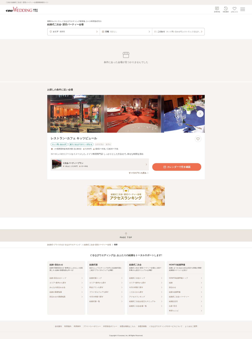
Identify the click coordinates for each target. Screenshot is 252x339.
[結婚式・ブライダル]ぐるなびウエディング (63, 245)
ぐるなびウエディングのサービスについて (165, 326)
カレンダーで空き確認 (178, 167)
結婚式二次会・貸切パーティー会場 (97, 245)
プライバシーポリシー (92, 326)
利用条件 (77, 326)
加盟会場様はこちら (127, 326)
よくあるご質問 (191, 326)
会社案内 (58, 326)
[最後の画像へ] (200, 113)
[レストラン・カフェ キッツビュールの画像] (126, 114)
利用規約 (67, 326)
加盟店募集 (142, 326)
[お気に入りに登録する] (198, 139)
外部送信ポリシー (110, 326)
